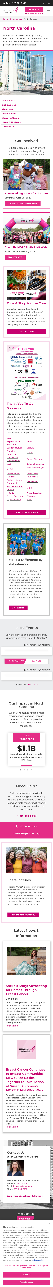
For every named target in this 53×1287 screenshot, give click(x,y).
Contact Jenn (26, 331)
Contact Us (8, 126)
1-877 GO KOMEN (28, 826)
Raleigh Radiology (35, 464)
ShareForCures (10, 118)
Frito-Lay (11, 493)
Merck (29, 441)
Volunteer (7, 109)
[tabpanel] (26, 749)
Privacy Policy (38, 1260)
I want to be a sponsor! (26, 513)
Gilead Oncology (15, 496)
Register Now (15, 257)
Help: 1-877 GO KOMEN (16, 3)
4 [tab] (31, 769)
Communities (16, 19)
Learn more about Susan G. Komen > (25, 1196)
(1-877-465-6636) (26, 816)
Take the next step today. (23, 915)
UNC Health (32, 482)
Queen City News (35, 459)
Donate (34, 10)
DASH (9, 464)
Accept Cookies (26, 1282)
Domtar (10, 469)
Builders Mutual (14, 448)
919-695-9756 (20, 1189)
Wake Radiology (34, 493)
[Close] (50, 1223)
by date (36, 661)
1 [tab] (20, 769)
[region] (26, 1253)
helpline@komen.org (27, 833)
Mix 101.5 (30, 448)
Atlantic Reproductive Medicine (13, 441)
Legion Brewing (14, 500)
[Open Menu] (48, 12)
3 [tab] (27, 769)
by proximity (16, 661)
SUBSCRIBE (24, 1219)
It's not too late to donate (22, 204)
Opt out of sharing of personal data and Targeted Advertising (26, 1266)
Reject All (26, 1275)
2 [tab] (24, 769)
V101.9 (29, 488)
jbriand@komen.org (23, 1186)
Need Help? (8, 100)
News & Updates (11, 122)
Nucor (30, 453)
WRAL (29, 500)
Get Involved (9, 105)
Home (5, 19)
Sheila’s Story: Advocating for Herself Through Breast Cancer (26, 990)
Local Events (9, 113)
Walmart (31, 496)
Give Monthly (34, 14)
